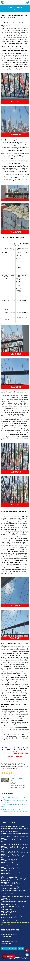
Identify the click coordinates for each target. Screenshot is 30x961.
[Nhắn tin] (27, 950)
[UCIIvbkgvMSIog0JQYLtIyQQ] (6, 948)
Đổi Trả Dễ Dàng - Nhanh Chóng (9, 941)
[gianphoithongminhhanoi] (22, 948)
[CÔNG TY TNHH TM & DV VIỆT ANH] (2, 2)
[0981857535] (27, 954)
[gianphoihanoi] (19, 948)
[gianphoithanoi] (9, 948)
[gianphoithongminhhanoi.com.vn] (2, 948)
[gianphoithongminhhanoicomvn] (15, 948)
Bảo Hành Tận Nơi (6, 943)
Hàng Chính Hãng (6, 936)
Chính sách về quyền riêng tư (9, 934)
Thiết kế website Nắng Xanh (21, 959)
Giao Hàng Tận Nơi (6, 939)
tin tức (14, 10)
